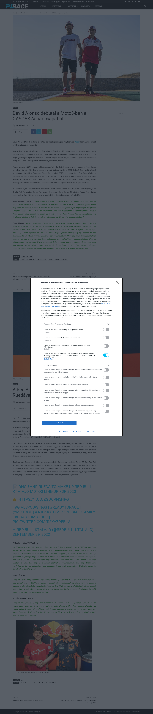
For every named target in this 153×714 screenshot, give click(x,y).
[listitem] (76, 324)
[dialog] (76, 357)
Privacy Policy (90, 431)
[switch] (106, 329)
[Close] (118, 283)
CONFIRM (59, 423)
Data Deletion (63, 431)
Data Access (76, 431)
